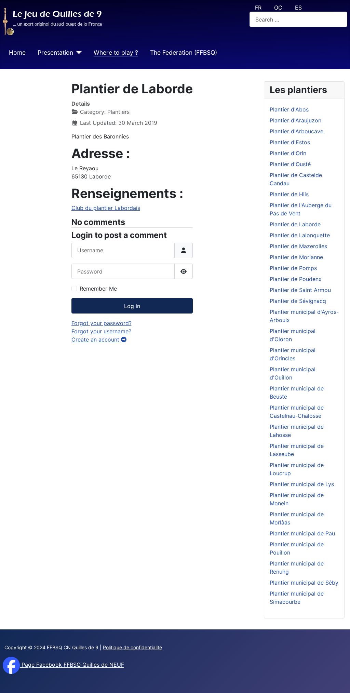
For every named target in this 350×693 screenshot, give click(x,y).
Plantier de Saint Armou (300, 289)
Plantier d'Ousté (290, 164)
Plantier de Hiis (289, 194)
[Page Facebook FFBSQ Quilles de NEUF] (11, 665)
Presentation (55, 52)
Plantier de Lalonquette (300, 235)
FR (258, 7)
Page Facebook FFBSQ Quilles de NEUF (72, 665)
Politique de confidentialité (132, 647)
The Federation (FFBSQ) (183, 52)
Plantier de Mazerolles (298, 246)
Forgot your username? (101, 331)
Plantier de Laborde (295, 224)
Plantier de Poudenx (296, 279)
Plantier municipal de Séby (304, 582)
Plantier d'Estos (290, 142)
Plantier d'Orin (288, 153)
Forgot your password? (101, 323)
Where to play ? (116, 52)
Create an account (96, 339)
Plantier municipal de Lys (302, 484)
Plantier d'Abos (289, 109)
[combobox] (298, 19)
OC (278, 7)
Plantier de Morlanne (296, 257)
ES (298, 7)
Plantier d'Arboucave (296, 131)
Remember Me (98, 288)
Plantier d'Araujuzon (295, 120)
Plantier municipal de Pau (302, 533)
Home (17, 52)
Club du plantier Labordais (105, 207)
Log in (132, 306)
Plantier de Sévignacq (298, 300)
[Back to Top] (338, 680)
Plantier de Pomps (293, 268)
